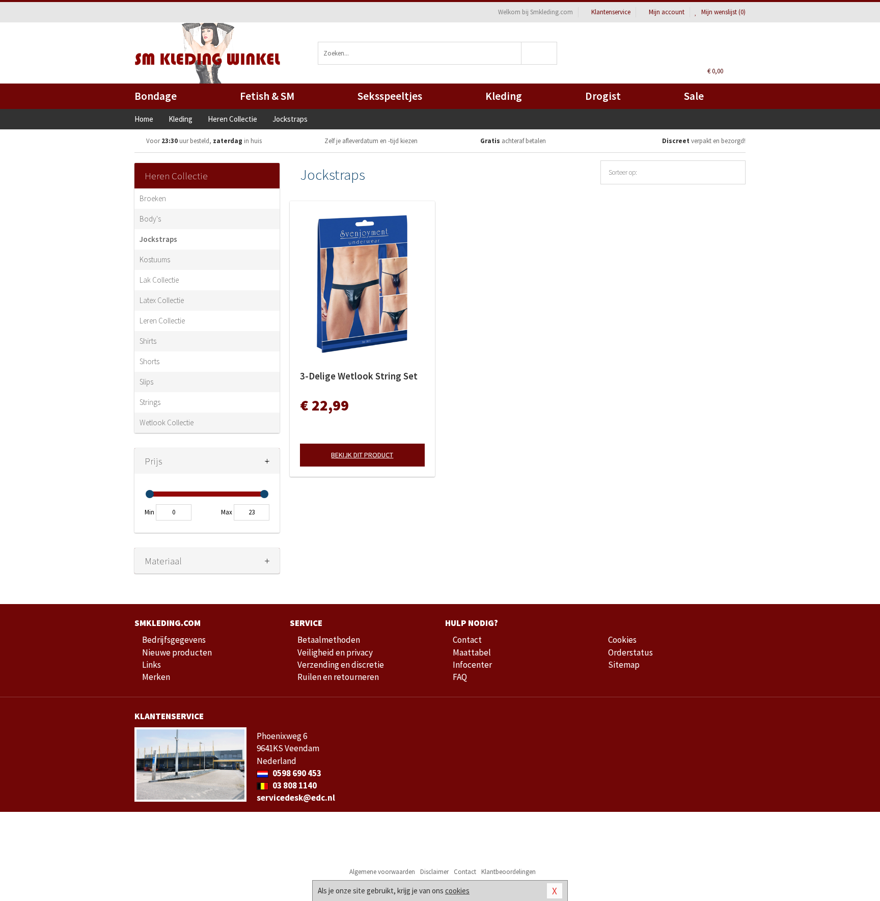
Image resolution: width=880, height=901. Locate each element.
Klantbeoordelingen (508, 871)
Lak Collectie (159, 280)
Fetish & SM (267, 96)
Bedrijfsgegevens (174, 639)
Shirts (148, 341)
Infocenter (472, 664)
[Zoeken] (539, 53)
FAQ (460, 676)
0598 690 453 (296, 773)
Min (149, 512)
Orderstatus (630, 652)
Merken (156, 676)
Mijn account (666, 12)
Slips (146, 382)
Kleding (503, 96)
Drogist (603, 96)
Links (151, 664)
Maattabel (472, 652)
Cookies (622, 639)
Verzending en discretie (340, 664)
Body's (150, 219)
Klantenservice (610, 12)
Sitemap (624, 664)
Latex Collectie (162, 300)
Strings (150, 402)
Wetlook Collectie (167, 422)
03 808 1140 (294, 785)
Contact (467, 639)
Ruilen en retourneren (338, 676)
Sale (694, 96)
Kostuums (155, 259)
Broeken (153, 198)
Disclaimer (434, 871)
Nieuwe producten (177, 652)
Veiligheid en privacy (335, 652)
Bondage (155, 96)
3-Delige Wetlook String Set (359, 376)
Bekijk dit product (362, 454)
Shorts (149, 361)
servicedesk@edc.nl (296, 797)
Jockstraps (158, 239)
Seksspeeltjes (390, 96)
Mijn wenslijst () (723, 12)
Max (226, 512)
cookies (457, 890)
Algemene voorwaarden (382, 871)
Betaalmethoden (328, 639)
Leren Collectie (162, 320)
